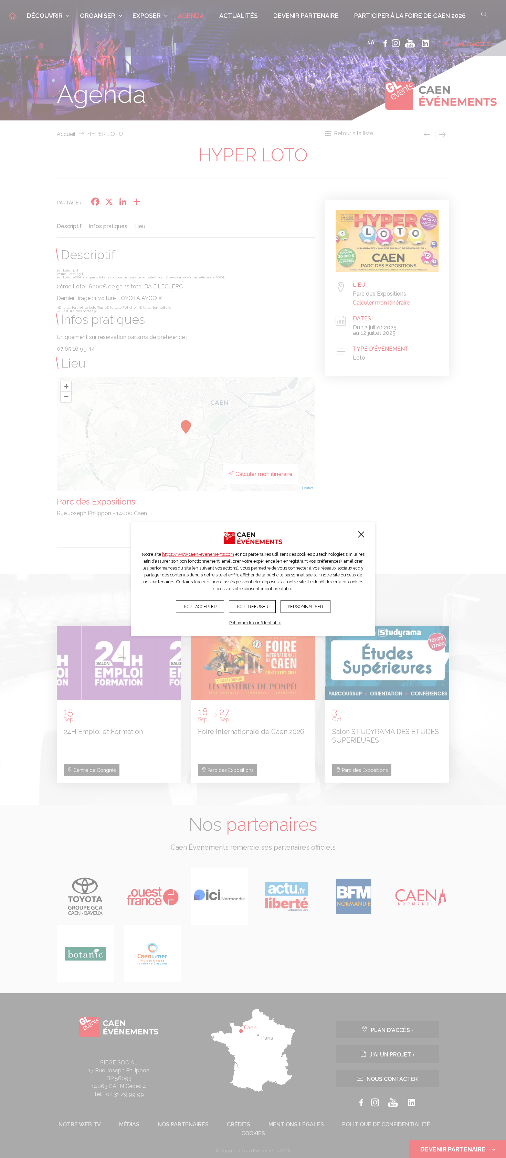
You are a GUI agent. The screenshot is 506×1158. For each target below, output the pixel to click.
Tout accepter (200, 606)
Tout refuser (252, 606)
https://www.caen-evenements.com (198, 554)
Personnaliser (305, 606)
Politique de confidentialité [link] (255, 622)
